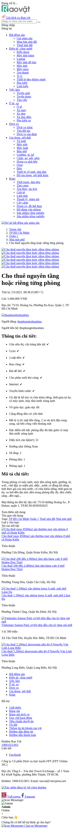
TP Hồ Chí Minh (19, 232)
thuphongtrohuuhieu (29, 321)
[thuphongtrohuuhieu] (15, 315)
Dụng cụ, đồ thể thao (29, 206)
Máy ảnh (22, 65)
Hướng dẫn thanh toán (22, 735)
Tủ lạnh (21, 141)
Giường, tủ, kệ (25, 154)
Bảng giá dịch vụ (19, 714)
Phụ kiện (22, 82)
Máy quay (23, 69)
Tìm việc (22, 100)
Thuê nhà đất (24, 45)
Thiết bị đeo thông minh (31, 79)
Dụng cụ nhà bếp (27, 161)
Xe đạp (21, 113)
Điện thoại (23, 52)
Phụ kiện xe (24, 120)
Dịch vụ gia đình (27, 134)
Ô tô (19, 106)
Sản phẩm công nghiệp (30, 213)
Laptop (21, 58)
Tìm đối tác (23, 130)
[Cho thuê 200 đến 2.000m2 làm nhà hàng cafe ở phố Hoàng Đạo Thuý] (37, 562)
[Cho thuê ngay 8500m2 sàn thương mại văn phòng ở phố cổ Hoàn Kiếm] (37, 532)
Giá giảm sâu (24, 38)
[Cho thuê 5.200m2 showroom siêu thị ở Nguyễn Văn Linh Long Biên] (37, 647)
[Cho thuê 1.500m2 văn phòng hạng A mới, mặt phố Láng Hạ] (37, 592)
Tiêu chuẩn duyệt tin (21, 721)
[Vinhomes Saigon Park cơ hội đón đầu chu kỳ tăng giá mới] (37, 621)
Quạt (20, 165)
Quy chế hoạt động (20, 717)
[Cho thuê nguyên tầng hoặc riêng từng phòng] (30, 249)
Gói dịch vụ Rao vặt (18, 17)
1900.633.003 (10, 744)
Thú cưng (22, 185)
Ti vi (19, 76)
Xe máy (21, 110)
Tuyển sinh (23, 93)
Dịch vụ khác (25, 127)
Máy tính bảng (25, 55)
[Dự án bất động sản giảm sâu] (20, 222)
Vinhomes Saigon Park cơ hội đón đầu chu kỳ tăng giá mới (37, 625)
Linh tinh (22, 195)
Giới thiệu (15, 707)
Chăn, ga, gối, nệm (28, 158)
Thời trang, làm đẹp (28, 182)
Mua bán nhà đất (27, 41)
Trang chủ (15, 229)
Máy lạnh (22, 147)
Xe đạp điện (24, 117)
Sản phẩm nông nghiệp (30, 216)
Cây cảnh (22, 202)
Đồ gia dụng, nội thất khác (33, 175)
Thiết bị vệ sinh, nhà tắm (31, 171)
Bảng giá (14, 711)
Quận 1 (13, 236)
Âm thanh (23, 72)
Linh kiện (22, 86)
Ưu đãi (13, 724)
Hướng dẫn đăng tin (21, 731)
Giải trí (21, 192)
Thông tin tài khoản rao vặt (25, 728)
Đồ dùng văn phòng (29, 209)
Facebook (15, 754)
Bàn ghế (22, 151)
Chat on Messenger (35, 825)
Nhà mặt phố (17, 239)
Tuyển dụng (24, 96)
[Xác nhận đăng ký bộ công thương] (24, 787)
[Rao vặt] (16, 12)
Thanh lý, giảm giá (28, 199)
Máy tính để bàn (26, 62)
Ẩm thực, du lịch (27, 189)
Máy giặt (22, 144)
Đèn (19, 168)
